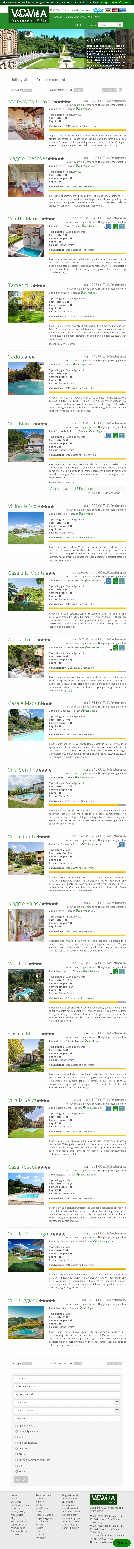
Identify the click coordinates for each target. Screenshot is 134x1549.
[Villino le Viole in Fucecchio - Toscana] (26, 527)
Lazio (39, 1531)
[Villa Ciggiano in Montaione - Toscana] (26, 1322)
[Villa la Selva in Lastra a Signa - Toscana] (26, 1121)
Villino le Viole (24, 506)
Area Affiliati (17, 1514)
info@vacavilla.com (82, 10)
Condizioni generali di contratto (21, 1506)
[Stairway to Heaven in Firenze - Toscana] (26, 123)
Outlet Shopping (70, 1527)
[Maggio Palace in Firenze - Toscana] (26, 924)
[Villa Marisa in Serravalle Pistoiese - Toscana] (26, 445)
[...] (115, 145)
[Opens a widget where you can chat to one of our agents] (122, 1543)
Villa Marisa (21, 423)
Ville (90, 16)
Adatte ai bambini (71, 1511)
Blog (13, 1518)
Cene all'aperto (70, 1498)
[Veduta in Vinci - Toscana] (26, 378)
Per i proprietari (19, 1521)
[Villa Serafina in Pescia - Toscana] (26, 791)
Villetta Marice (25, 218)
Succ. (77, 90)
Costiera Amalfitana (75, 16)
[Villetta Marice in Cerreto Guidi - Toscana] (26, 240)
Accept (104, 2)
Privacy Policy (18, 1511)
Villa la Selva (22, 1100)
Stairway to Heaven (31, 101)
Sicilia (39, 1511)
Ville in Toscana (70, 1524)
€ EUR (78, 25)
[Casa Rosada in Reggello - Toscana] (26, 1188)
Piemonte (41, 1537)
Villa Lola (18, 963)
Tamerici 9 (20, 285)
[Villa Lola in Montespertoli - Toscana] (26, 985)
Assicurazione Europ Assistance (20, 1529)
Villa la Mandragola (30, 1233)
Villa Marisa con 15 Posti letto (72, 488)
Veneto (40, 1501)
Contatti (15, 1498)
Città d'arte (67, 1501)
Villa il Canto (22, 836)
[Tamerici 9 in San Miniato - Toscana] (26, 306)
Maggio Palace (25, 903)
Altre (97, 16)
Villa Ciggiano (23, 1300)
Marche (40, 1534)
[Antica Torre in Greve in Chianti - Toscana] (26, 661)
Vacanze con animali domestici (71, 1506)
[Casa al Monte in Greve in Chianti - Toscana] (26, 1055)
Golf (21, 1465)
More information (121, 2)
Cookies (15, 1534)
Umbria (40, 1524)
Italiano (90, 25)
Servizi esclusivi (19, 1524)
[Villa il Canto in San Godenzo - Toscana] (26, 858)
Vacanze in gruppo (71, 1518)
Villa (21, 1437)
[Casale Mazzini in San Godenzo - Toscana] (26, 724)
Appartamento (26, 1425)
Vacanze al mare (70, 1521)
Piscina (22, 1454)
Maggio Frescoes (28, 158)
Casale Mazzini (25, 703)
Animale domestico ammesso (34, 1459)
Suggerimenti (70, 1495)
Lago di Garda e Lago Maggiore (44, 1516)
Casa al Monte (25, 1033)
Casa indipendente (28, 1431)
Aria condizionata (28, 1442)
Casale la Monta (26, 572)
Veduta (16, 356)
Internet (23, 1448)
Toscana (57, 16)
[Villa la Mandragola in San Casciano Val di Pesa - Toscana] (26, 1255)
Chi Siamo (16, 1501)
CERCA (20, 1480)
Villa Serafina (23, 769)
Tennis (22, 1471)
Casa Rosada (23, 1166)
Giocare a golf (69, 1514)
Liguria (39, 1527)
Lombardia (42, 1521)
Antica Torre (22, 639)
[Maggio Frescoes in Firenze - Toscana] (26, 179)
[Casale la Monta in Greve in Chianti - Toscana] (26, 594)
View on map (109, 90)
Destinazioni (43, 1495)
